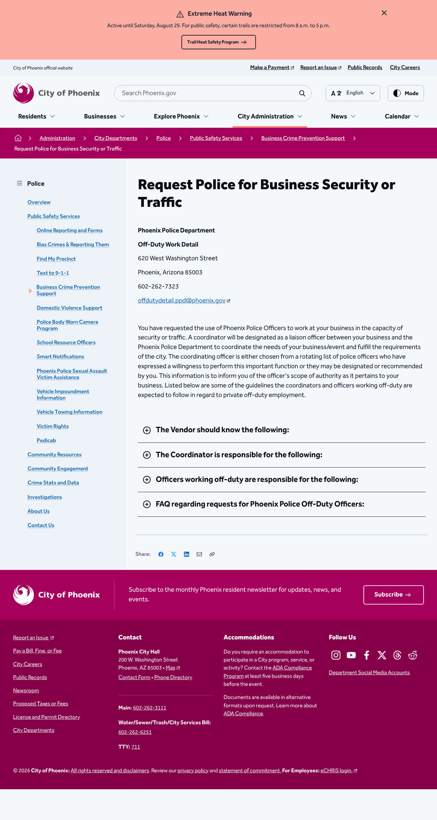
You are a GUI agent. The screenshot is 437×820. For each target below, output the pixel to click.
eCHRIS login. (337, 771)
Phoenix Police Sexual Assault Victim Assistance (72, 374)
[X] (174, 554)
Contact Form (134, 678)
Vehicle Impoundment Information (63, 394)
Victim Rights (53, 426)
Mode (411, 93)
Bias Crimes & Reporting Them (73, 244)
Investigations (45, 497)
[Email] (199, 554)
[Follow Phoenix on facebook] (367, 655)
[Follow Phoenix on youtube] (351, 655)
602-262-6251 (135, 732)
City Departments (33, 731)
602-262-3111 (149, 708)
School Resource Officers (66, 342)
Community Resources (55, 454)
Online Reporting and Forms (70, 230)
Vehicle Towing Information (69, 412)
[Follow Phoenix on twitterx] (382, 655)
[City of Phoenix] (56, 93)
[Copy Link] (212, 554)
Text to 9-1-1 (53, 273)
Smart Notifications (60, 357)
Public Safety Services (54, 216)
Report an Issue (31, 638)
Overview (39, 202)
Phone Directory (173, 678)
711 (135, 747)
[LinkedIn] (186, 554)
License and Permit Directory (46, 717)
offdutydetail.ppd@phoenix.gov (182, 301)
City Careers (27, 665)
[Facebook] (161, 554)
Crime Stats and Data (53, 483)
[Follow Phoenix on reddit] (413, 655)
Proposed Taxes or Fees (40, 704)
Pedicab (46, 440)
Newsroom (26, 691)
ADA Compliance (243, 714)
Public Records (30, 678)
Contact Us (41, 525)
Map (170, 668)
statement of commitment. (250, 771)
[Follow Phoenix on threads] (397, 655)
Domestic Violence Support (69, 308)
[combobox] (213, 93)
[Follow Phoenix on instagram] (336, 655)
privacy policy (193, 771)
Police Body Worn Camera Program (67, 325)
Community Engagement (58, 469)
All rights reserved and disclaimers (110, 771)
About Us (39, 511)
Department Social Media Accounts (369, 673)
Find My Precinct (56, 259)
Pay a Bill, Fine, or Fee (37, 651)
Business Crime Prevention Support (68, 290)
